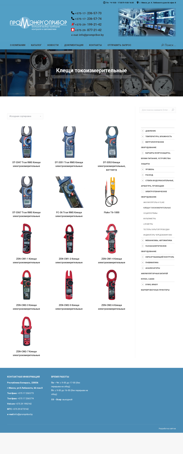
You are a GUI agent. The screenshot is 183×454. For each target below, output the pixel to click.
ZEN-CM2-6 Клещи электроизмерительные (111, 307)
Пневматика (151, 262)
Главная (58, 77)
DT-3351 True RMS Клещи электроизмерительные (69, 164)
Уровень (149, 169)
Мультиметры (149, 219)
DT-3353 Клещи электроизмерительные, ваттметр (112, 166)
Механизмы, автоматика (158, 240)
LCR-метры (148, 224)
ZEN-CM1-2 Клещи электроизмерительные (69, 260)
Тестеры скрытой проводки (156, 229)
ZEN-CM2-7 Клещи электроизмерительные (26, 353)
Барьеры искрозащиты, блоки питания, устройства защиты (156, 158)
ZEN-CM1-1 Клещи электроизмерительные (26, 260)
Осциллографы (150, 213)
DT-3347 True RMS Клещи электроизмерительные (26, 164)
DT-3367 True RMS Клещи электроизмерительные (26, 214)
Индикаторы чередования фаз (157, 235)
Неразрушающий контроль (159, 257)
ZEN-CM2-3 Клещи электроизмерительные (26, 307)
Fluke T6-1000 (111, 212)
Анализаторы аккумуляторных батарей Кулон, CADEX (154, 273)
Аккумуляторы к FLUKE (153, 202)
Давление (150, 131)
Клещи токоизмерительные (157, 208)
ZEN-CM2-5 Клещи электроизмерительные (69, 307)
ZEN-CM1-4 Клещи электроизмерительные (111, 260)
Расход (149, 175)
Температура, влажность (158, 136)
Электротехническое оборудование (82, 77)
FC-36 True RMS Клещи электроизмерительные (69, 214)
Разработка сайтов (167, 428)
